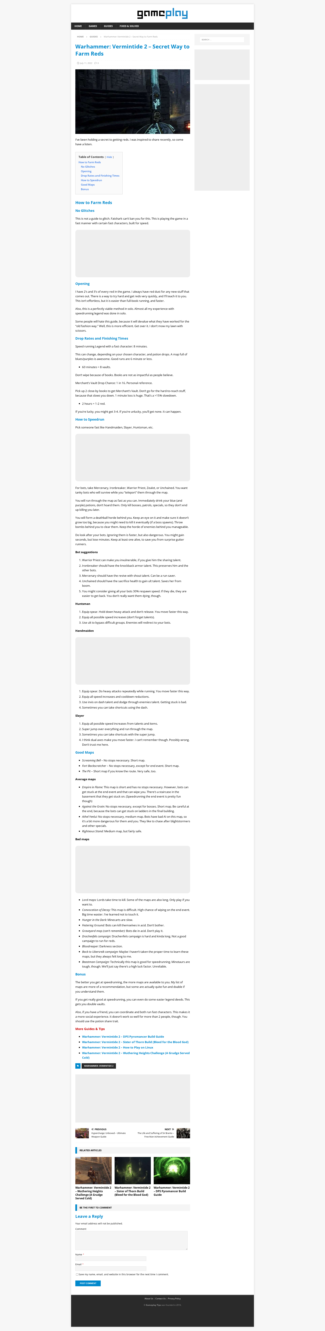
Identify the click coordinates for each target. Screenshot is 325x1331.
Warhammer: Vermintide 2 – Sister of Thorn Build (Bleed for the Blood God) (135, 1042)
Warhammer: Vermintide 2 (98, 1065)
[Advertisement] (132, 1098)
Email (78, 1264)
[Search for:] (222, 40)
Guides (108, 26)
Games (93, 26)
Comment (80, 1229)
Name (79, 1254)
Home (78, 26)
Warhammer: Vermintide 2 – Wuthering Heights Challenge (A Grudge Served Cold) (93, 1193)
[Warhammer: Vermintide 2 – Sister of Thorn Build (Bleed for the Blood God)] (133, 1170)
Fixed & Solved (129, 26)
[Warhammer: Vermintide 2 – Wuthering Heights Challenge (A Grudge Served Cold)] (93, 1170)
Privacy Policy (174, 1298)
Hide (109, 157)
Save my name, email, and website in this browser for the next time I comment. (124, 1274)
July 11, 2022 (86, 63)
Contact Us (160, 1298)
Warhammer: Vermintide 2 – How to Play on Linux (117, 1047)
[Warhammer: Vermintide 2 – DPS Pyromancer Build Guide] (172, 1170)
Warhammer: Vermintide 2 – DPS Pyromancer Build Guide (123, 1036)
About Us (149, 1298)
